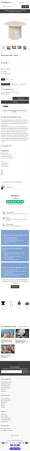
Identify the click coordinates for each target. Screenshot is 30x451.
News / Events (4, 416)
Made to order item (5, 94)
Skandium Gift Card (5, 385)
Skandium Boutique (5, 387)
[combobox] (15, 6)
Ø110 (12, 79)
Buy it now (15, 102)
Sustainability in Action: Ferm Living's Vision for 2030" (6, 341)
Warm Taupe (22, 84)
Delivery (3, 403)
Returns (3, 405)
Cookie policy (4, 421)
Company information (6, 419)
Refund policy (4, 402)
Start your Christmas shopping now (6, 356)
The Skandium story (5, 418)
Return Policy (15, 286)
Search (26, 6)
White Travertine (5, 84)
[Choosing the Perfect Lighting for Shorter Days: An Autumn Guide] (22, 333)
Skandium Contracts (6, 384)
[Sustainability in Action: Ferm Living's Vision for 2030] (8, 333)
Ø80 (7, 79)
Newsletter (3, 391)
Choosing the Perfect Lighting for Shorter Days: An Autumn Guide (22, 341)
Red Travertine (14, 84)
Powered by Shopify (19, 440)
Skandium (12, 440)
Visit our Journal (23, 326)
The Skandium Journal (6, 382)
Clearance (3, 389)
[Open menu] (27, 2)
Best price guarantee (6, 400)
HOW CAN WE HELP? (6, 428)
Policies (3, 407)
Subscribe (25, 371)
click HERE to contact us (7, 430)
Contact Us (3, 414)
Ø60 (3, 79)
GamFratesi (8, 187)
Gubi (2, 52)
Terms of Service (5, 398)
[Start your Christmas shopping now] (8, 348)
